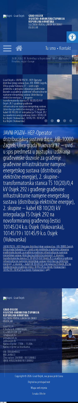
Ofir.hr (43, 393)
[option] (43, 60)
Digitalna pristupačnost (39, 382)
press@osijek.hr (10, 338)
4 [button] (64, 121)
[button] (72, 37)
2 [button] (52, 121)
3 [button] (58, 121)
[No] (5, 402)
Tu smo (50, 48)
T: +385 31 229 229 (12, 332)
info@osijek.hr (9, 335)
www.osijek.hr (9, 341)
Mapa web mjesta (39, 388)
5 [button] (71, 121)
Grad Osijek (8, 80)
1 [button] (46, 121)
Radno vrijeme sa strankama (16, 347)
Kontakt (65, 48)
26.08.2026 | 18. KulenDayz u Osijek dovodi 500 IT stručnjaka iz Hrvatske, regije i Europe (41, 60)
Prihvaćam (1, 402)
